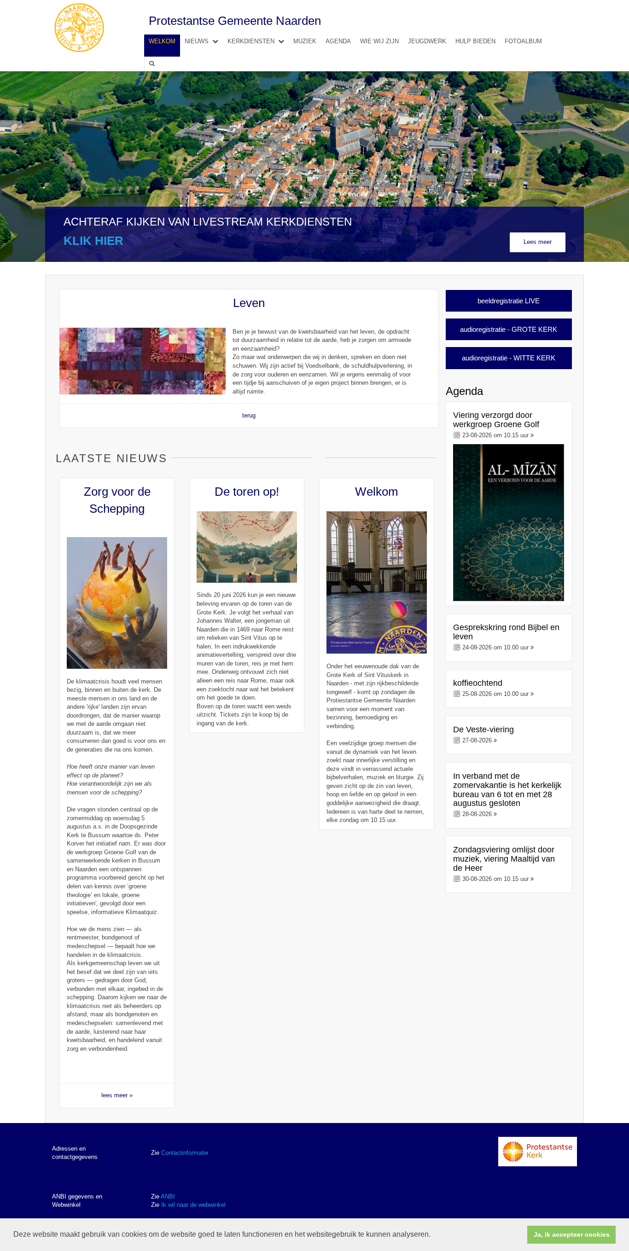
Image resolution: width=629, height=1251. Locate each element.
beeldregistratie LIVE (509, 301)
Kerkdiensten (250, 41)
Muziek (304, 41)
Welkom (162, 41)
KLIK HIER (93, 241)
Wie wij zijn (379, 41)
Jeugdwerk (427, 41)
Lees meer (538, 241)
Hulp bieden (475, 41)
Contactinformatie (184, 1152)
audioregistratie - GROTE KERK (508, 329)
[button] (433, 1235)
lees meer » (117, 1095)
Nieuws (197, 41)
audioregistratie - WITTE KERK (508, 358)
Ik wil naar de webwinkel (193, 1204)
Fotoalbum (523, 41)
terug (249, 415)
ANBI (168, 1196)
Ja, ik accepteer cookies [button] (572, 1234)
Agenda (338, 41)
